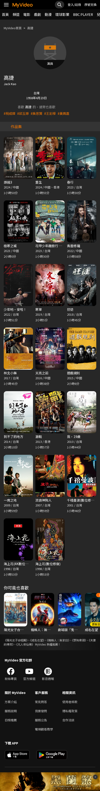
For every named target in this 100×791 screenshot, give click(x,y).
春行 (70, 182)
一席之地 (10, 500)
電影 (26, 14)
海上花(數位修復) (47, 563)
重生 (38, 182)
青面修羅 (73, 245)
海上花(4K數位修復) (18, 563)
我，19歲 (73, 436)
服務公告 (41, 720)
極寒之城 (10, 245)
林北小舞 (10, 373)
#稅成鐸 (9, 113)
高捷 (30, 28)
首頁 (5, 14)
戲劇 (37, 14)
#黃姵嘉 (63, 113)
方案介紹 (11, 702)
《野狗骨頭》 (79, 640)
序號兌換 (90, 4)
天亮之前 (41, 373)
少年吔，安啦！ (15, 309)
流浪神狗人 (43, 500)
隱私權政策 (69, 711)
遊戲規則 (73, 373)
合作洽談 (68, 720)
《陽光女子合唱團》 (15, 640)
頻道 (16, 14)
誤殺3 (8, 182)
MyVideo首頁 (13, 28)
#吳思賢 (36, 113)
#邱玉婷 (23, 113)
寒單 (38, 309)
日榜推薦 (11, 720)
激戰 (38, 436)
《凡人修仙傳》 (25, 644)
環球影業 (62, 14)
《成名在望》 (37, 640)
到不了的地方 (13, 436)
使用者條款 (69, 702)
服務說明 (11, 711)
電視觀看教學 (44, 729)
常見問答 (41, 702)
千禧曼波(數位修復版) (83, 500)
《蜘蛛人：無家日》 (58, 640)
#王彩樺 (50, 113)
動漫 (48, 14)
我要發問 (41, 711)
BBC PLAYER (83, 14)
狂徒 (70, 309)
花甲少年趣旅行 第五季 (52, 245)
